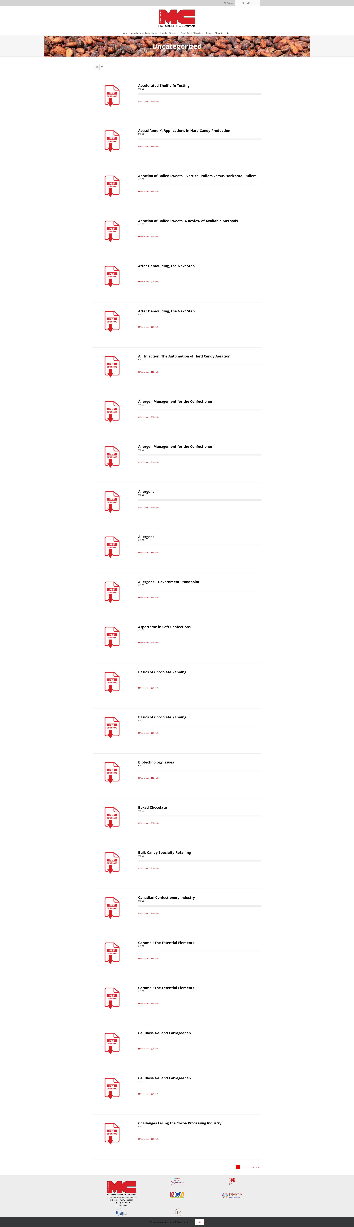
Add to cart (144, 101)
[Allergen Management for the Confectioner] (112, 415)
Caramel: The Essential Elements (166, 942)
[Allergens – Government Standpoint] (112, 595)
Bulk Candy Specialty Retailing (164, 852)
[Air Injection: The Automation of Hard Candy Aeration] (112, 370)
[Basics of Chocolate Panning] (112, 685)
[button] (228, 33)
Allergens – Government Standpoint (169, 581)
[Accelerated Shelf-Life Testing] (112, 99)
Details (156, 101)
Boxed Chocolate (152, 807)
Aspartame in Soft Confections (164, 626)
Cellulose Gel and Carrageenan (164, 1033)
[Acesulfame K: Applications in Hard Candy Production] (112, 144)
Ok (199, 1222)
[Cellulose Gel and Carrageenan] (112, 1046)
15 (253, 1167)
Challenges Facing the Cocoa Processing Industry (179, 1123)
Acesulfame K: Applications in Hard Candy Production (184, 130)
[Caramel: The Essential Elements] (112, 956)
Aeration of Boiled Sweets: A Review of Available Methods (188, 220)
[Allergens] (112, 505)
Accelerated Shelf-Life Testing (163, 85)
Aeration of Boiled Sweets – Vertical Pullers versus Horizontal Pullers (197, 175)
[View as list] (102, 67)
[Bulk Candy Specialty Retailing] (112, 866)
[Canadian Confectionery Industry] (112, 911)
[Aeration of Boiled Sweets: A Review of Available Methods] (112, 234)
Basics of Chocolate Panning (162, 672)
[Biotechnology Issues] (112, 776)
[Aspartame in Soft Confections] (112, 640)
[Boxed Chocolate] (112, 821)
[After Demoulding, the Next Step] (112, 279)
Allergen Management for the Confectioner (175, 401)
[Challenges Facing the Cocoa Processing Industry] (112, 1136)
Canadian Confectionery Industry (166, 897)
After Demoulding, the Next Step (166, 265)
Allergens (146, 491)
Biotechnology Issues (156, 762)
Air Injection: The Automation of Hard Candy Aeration (184, 356)
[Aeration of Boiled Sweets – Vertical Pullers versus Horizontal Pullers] (112, 189)
